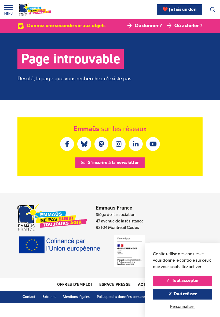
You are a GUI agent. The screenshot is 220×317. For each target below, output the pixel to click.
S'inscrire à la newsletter (113, 163)
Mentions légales (76, 297)
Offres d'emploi (74, 284)
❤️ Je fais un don (179, 10)
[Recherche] (212, 9)
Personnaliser (182, 307)
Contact (29, 297)
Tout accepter (185, 281)
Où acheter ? (188, 26)
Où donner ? (148, 26)
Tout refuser (185, 294)
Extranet (49, 297)
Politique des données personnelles (125, 297)
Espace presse (115, 284)
